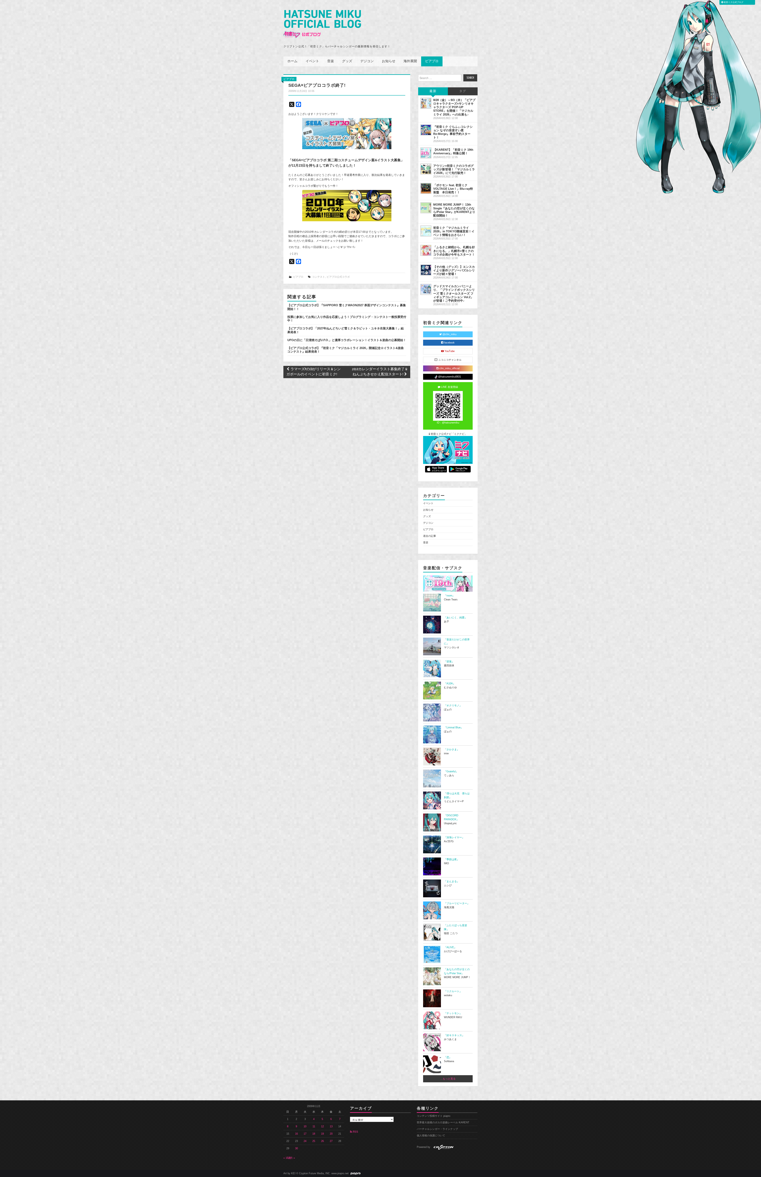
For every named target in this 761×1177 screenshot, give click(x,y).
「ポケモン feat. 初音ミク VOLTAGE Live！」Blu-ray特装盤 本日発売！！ (453, 188)
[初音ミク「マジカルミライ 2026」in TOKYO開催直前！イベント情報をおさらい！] (426, 231)
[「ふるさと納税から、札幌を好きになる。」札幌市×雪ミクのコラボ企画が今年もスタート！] (426, 250)
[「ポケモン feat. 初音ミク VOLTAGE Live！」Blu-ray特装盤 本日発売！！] (426, 188)
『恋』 (448, 1057)
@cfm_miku (449, 334)
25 (313, 1141)
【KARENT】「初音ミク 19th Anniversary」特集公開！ (453, 151)
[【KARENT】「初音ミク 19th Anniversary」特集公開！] (426, 153)
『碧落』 (449, 661)
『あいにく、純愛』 (455, 617)
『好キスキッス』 (454, 1035)
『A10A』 (449, 683)
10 (305, 1126)
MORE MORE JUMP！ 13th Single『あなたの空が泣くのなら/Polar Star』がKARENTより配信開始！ (454, 210)
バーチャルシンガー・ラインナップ (437, 1129)
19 (322, 1133)
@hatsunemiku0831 (449, 376)
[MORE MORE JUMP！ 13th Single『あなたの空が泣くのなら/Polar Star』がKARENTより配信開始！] (426, 208)
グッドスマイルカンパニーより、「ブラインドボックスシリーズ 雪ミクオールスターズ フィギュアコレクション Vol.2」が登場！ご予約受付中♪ (454, 293)
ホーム (292, 61)
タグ (462, 91)
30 (296, 1148)
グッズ (347, 61)
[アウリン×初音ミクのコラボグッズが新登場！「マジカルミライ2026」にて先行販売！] (426, 169)
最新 (433, 91)
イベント (312, 61)
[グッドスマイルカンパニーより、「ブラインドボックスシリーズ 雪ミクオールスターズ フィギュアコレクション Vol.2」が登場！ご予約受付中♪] (426, 289)
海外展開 (410, 61)
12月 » (291, 1158)
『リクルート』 (453, 991)
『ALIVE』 (450, 947)
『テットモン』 (453, 1013)
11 (314, 1126)
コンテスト (318, 277)
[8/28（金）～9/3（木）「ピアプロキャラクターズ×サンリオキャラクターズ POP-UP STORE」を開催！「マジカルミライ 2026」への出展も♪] (426, 103)
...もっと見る (448, 1078)
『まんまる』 (451, 881)
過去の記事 (429, 536)
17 (305, 1133)
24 (305, 1141)
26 (322, 1141)
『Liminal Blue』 (453, 727)
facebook (449, 342)
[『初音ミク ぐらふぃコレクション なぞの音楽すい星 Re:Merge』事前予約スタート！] (426, 130)
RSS (355, 1131)
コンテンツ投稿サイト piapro (433, 1116)
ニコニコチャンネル (450, 360)
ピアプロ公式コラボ (338, 277)
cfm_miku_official (449, 368)
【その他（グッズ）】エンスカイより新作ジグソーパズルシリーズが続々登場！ (454, 270)
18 (313, 1133)
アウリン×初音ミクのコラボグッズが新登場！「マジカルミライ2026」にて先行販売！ (454, 169)
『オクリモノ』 (453, 705)
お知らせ (388, 61)
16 (296, 1133)
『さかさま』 (451, 749)
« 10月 (287, 1158)
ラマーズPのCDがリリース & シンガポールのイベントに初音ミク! (313, 372)
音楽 (330, 61)
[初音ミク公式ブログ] (322, 24)
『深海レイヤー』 (454, 837)
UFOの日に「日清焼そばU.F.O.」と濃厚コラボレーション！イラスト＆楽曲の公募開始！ (346, 340)
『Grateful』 (451, 771)
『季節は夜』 (451, 859)
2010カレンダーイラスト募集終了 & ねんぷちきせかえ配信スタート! (379, 372)
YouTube (449, 351)
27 (331, 1141)
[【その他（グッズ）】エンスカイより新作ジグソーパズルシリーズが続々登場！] (426, 270)
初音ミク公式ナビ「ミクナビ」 (448, 434)
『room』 (449, 595)
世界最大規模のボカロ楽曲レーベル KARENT (443, 1122)
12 (322, 1126)
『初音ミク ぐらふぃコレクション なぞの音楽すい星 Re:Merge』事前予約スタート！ (453, 132)
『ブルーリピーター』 (457, 903)
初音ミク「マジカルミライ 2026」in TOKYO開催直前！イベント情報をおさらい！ (453, 231)
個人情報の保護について (431, 1135)
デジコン (367, 61)
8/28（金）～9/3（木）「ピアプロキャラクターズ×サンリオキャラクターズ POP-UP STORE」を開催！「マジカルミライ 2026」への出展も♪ (454, 107)
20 (331, 1133)
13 (331, 1126)
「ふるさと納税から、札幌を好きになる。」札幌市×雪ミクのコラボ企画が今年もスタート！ (454, 250)
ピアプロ (432, 61)
